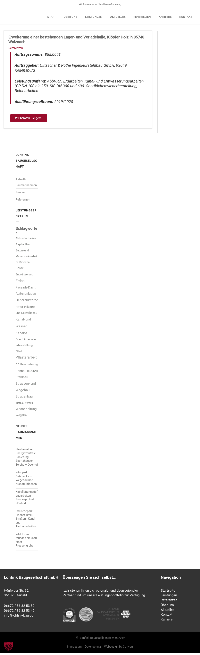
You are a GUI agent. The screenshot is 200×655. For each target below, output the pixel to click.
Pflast (19, 351)
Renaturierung (29, 364)
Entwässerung (24, 274)
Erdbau (21, 281)
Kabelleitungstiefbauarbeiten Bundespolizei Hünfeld (27, 497)
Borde (20, 268)
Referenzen (15, 48)
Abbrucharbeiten (26, 238)
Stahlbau (22, 377)
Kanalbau (22, 333)
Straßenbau (24, 396)
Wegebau (22, 415)
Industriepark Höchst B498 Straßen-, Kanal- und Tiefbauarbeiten (26, 518)
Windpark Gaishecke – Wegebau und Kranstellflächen (26, 478)
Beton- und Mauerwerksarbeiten (27, 256)
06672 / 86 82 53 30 (19, 606)
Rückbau (32, 371)
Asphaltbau (23, 244)
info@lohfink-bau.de (18, 615)
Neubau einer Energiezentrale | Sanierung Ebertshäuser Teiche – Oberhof (27, 457)
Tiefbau (20, 402)
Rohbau (21, 371)
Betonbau (25, 262)
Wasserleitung (26, 409)
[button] (8, 646)
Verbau (29, 402)
